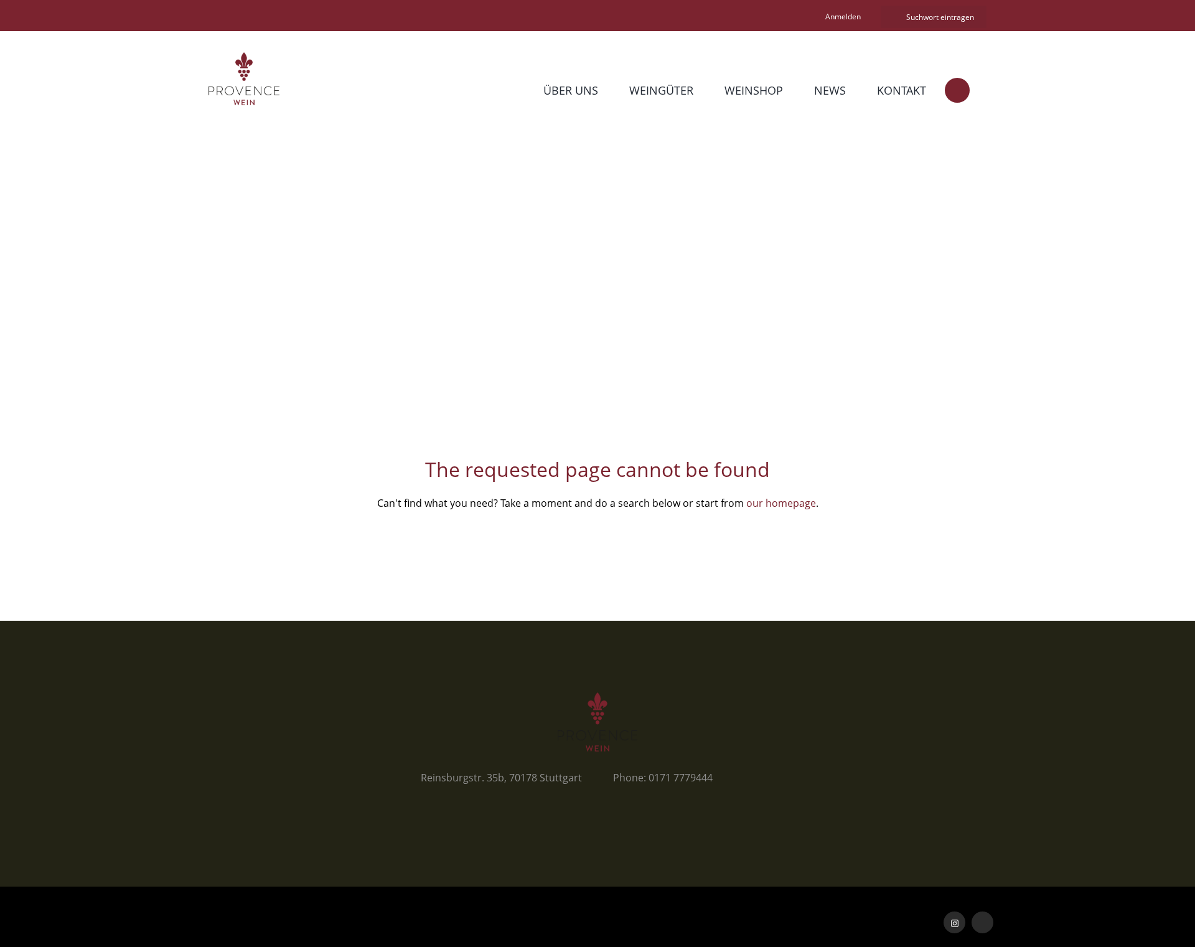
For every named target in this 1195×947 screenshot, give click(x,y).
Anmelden (843, 16)
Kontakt (901, 90)
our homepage (781, 503)
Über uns (570, 90)
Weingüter (661, 90)
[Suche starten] (891, 17)
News (830, 90)
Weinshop (753, 90)
